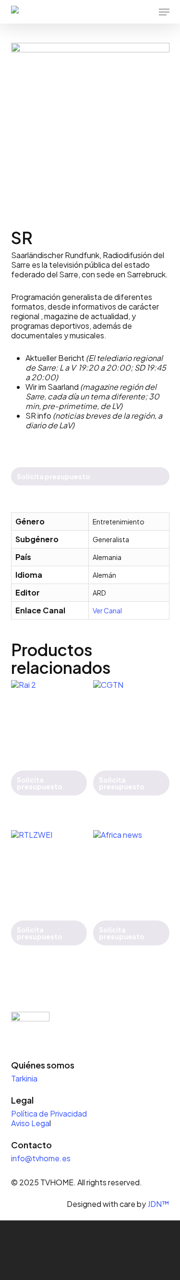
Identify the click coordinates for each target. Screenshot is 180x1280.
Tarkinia (24, 1078)
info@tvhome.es (41, 1158)
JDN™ (158, 1204)
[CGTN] (131, 718)
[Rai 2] (49, 718)
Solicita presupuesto (53, 476)
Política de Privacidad (49, 1113)
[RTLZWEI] (49, 868)
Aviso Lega (30, 1123)
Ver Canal (107, 610)
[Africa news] (131, 868)
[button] (164, 12)
